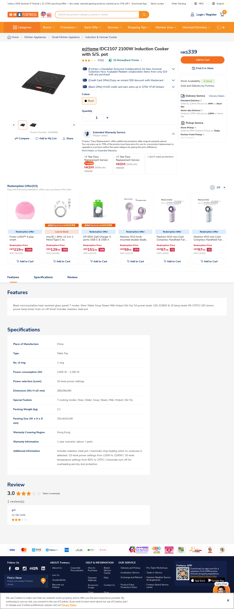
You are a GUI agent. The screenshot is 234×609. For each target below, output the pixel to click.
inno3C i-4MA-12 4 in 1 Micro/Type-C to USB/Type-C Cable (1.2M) (60, 239)
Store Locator (157, 3)
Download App (139, 3)
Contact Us (109, 585)
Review (72, 277)
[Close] (228, 600)
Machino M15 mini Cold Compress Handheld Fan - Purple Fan (172, 239)
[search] (144, 14)
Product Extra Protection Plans (129, 586)
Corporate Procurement (77, 569)
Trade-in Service (154, 572)
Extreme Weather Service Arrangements (158, 578)
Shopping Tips (137, 27)
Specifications (43, 277)
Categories (24, 27)
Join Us (55, 575)
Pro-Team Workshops (157, 567)
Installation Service (130, 572)
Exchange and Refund (131, 577)
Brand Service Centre (107, 570)
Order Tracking (179, 3)
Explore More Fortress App (203, 576)
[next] (223, 27)
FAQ (106, 577)
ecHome (90, 49)
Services (113, 27)
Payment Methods (92, 579)
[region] (117, 601)
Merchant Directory (195, 27)
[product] (25, 210)
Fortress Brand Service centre (157, 586)
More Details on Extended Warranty (99, 150)
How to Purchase (92, 569)
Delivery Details (216, 95)
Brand (47, 27)
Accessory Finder (93, 586)
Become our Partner (58, 586)
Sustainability (59, 579)
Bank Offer (91, 27)
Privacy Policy (68, 605)
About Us (57, 567)
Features (13, 277)
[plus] (107, 117)
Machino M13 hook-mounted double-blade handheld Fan (133, 239)
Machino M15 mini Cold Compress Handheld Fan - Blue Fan (209, 239)
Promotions (68, 27)
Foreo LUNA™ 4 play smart (22, 238)
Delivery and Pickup (130, 567)
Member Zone (164, 27)
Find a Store (14, 578)
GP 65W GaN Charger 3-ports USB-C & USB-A (97, 238)
